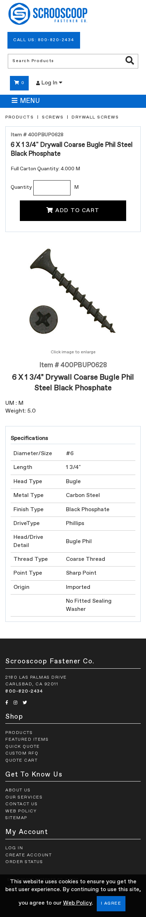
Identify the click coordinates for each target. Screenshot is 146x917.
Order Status (24, 862)
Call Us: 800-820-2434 (43, 40)
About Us (17, 790)
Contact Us (21, 804)
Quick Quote (22, 747)
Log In (50, 83)
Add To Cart (77, 211)
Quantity (21, 187)
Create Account (28, 855)
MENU (30, 101)
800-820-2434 (24, 691)
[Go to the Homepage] (47, 15)
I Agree (111, 903)
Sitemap (16, 818)
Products (19, 117)
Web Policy (77, 903)
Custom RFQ (21, 753)
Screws (52, 117)
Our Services (24, 797)
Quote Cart (21, 760)
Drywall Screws (95, 117)
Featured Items (27, 740)
